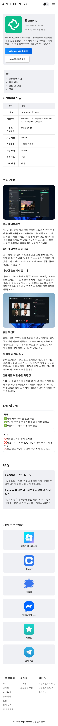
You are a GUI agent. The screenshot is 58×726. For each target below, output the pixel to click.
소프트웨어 (9, 678)
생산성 (6, 688)
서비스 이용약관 (46, 688)
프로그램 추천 (26, 688)
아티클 (24, 678)
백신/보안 (7, 705)
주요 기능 (13, 82)
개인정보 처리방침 (47, 683)
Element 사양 (15, 78)
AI (4, 683)
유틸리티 (7, 696)
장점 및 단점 (15, 85)
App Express (14, 4)
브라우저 (7, 692)
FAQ (11, 89)
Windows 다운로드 (18, 51)
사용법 (23, 683)
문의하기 (43, 692)
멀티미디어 (8, 709)
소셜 (5, 700)
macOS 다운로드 (17, 59)
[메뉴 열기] (53, 4)
